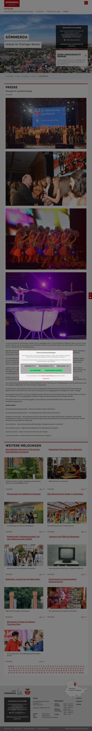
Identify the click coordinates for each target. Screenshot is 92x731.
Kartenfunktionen (44, 366)
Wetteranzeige (61, 366)
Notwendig (28, 366)
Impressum (46, 378)
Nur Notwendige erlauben (53, 370)
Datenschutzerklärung (47, 376)
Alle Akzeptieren (35, 370)
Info (33, 366)
